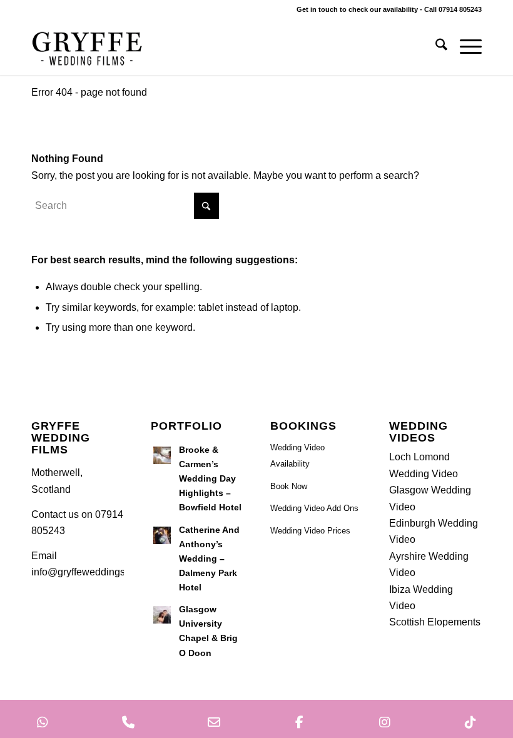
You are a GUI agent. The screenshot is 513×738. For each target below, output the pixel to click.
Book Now (288, 486)
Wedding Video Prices (310, 530)
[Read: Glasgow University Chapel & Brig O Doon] (162, 615)
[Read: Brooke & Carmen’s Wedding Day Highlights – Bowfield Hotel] (162, 455)
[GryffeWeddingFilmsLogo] (87, 47)
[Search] (435, 47)
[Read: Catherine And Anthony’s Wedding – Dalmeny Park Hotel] (162, 535)
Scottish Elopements (434, 622)
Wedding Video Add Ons (314, 508)
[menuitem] (435, 47)
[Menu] (464, 47)
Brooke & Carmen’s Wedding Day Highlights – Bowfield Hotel (210, 479)
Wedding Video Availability (297, 455)
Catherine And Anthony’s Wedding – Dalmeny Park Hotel (209, 559)
